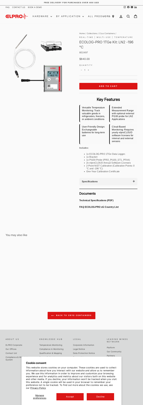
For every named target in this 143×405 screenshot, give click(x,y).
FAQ (7, 7)
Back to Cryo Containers (73, 315)
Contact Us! (11, 353)
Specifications (90, 181)
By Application (69, 16)
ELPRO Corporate (14, 345)
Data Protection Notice (84, 353)
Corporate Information (83, 345)
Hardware (41, 16)
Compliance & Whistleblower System (19, 358)
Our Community (114, 351)
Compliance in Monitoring (51, 349)
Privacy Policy (38, 388)
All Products (99, 16)
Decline (100, 396)
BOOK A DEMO (35, 7)
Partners (111, 356)
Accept (70, 396)
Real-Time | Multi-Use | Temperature (106, 37)
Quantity (86, 65)
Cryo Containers (107, 33)
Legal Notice (79, 349)
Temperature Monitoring (50, 345)
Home (82, 33)
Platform (111, 347)
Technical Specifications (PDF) (96, 200)
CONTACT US (18, 7)
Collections (92, 33)
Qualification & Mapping (50, 353)
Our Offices (11, 349)
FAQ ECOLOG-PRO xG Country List (99, 207)
